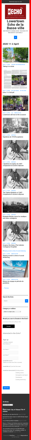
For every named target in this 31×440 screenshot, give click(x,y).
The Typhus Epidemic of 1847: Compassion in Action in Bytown (13, 193)
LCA (12, 112)
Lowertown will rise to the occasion (14, 115)
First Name (6, 349)
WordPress (12, 435)
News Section (17, 112)
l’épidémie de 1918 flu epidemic (13, 137)
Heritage (13, 135)
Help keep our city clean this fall (10, 414)
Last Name (6, 355)
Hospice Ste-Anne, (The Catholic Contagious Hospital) (13, 246)
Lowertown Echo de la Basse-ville (15, 24)
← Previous (6, 288)
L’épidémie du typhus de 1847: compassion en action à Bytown (13, 164)
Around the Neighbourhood (18, 64)
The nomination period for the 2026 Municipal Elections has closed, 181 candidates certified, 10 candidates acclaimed (14, 430)
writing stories (20, 370)
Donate (9, 326)
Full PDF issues (15, 90)
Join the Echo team (16, 366)
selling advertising (21, 379)
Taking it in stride (8, 66)
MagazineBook (24, 435)
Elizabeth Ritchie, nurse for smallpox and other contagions (14, 217)
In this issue (23, 90)
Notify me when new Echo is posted (13, 362)
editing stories (20, 372)
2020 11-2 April (6, 64)
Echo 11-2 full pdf (8, 92)
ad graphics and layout (22, 375)
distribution (19, 377)
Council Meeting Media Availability (11, 420)
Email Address (7, 344)
